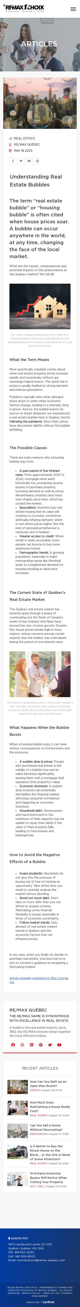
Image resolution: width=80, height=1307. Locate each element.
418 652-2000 (24, 1252)
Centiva (47, 1302)
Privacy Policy (31, 1293)
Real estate (24, 138)
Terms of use (50, 1293)
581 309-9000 (25, 1256)
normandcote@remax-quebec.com (41, 1260)
